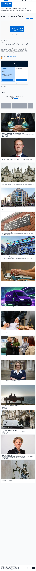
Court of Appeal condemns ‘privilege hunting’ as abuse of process (15, 331)
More (2, 12)
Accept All (33, 567)
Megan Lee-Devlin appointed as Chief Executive (11, 380)
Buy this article (21, 80)
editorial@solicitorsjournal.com (12, 56)
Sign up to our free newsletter (31, 0)
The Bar (22, 87)
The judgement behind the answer (8, 480)
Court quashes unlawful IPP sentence (9, 430)
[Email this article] (32, 18)
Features (10, 8)
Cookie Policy (5, 569)
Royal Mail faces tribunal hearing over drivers (10, 307)
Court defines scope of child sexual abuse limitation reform (13, 183)
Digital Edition (12, 10)
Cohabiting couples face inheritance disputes (10, 405)
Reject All (29, 567)
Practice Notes (15, 8)
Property (14, 87)
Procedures (3, 87)
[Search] (34, 10)
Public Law (19, 87)
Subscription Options (19, 10)
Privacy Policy (11, 569)
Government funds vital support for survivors (10, 355)
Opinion (7, 8)
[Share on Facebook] (30, 18)
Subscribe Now (6, 0)
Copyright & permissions (7, 57)
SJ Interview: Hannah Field (7, 455)
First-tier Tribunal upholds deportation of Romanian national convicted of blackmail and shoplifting (16, 256)
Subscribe (16, 98)
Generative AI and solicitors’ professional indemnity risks (13, 133)
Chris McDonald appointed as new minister (10, 158)
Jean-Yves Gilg (5, 40)
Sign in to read (18, 83)
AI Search (8, 10)
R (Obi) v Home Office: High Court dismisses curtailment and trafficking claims (17, 232)
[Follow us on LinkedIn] (22, 0)
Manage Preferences (24, 567)
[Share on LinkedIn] (27, 18)
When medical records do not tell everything (10, 282)
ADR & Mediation (9, 87)
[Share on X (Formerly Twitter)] (28, 18)
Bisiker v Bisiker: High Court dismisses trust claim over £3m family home (16, 208)
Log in (12, 98)
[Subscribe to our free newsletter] (25, 0)
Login (2, 0)
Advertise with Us (26, 10)
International (24, 8)
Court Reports (3, 10)
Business (19, 8)
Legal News (3, 8)
